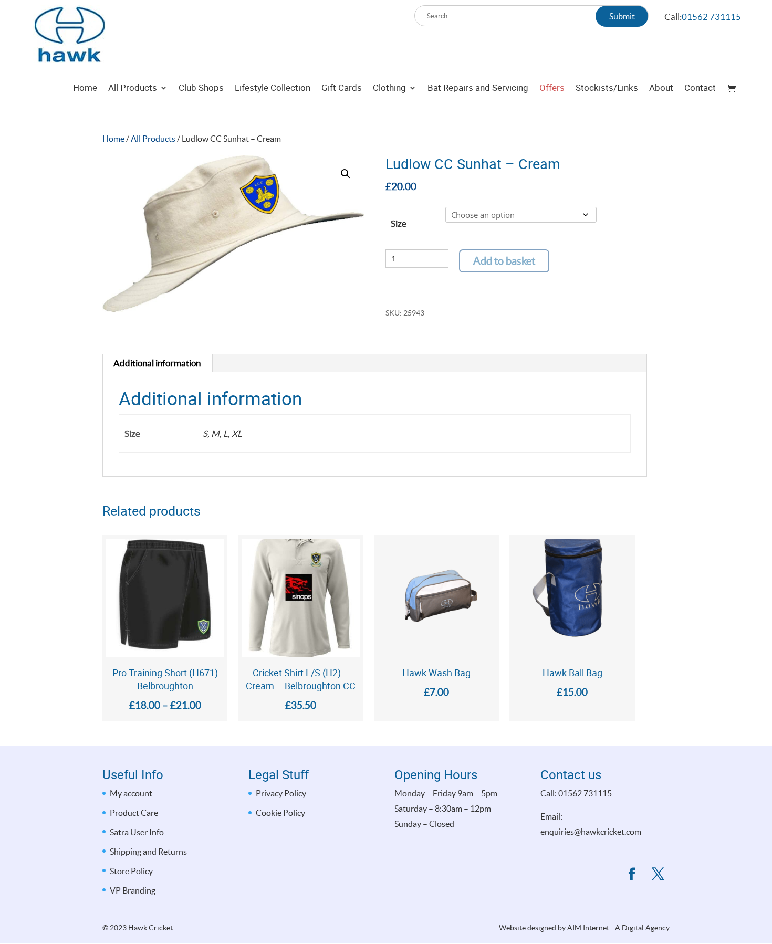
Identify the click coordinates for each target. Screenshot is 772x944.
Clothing (389, 88)
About (661, 88)
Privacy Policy (281, 793)
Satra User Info (137, 832)
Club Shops (201, 88)
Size (398, 223)
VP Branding (132, 890)
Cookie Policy (280, 812)
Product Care (134, 812)
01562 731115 (711, 17)
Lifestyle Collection (272, 88)
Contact (700, 88)
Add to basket (504, 261)
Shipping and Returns (148, 851)
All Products (132, 88)
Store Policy (131, 871)
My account (131, 793)
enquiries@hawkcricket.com (590, 831)
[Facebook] (631, 875)
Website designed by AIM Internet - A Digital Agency (584, 928)
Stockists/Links (607, 88)
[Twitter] (658, 875)
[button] (345, 173)
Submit (622, 16)
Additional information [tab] (157, 363)
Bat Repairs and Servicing (477, 88)
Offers (552, 88)
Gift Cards (341, 88)
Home (85, 88)
